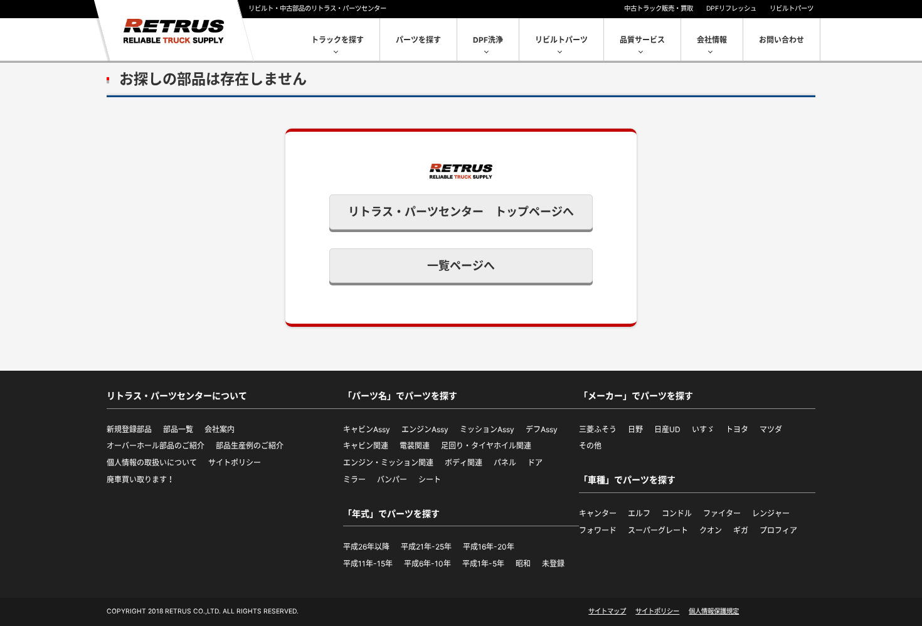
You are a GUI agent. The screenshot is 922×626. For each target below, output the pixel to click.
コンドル (677, 513)
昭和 (523, 563)
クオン (710, 530)
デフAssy (542, 429)
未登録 (553, 563)
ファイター (722, 513)
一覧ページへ (461, 265)
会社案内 (219, 429)
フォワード (598, 530)
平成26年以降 (366, 546)
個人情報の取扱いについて (152, 462)
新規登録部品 (129, 429)
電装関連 (415, 445)
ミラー (354, 479)
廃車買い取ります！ (140, 479)
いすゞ (703, 429)
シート (429, 479)
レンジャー (771, 513)
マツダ (771, 429)
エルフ (639, 513)
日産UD (667, 429)
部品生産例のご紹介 (249, 445)
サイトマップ (607, 611)
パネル (505, 462)
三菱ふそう (598, 429)
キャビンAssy (366, 429)
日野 (635, 429)
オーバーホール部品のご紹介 (155, 445)
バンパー (392, 479)
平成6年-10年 (427, 563)
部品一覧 (178, 429)
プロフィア (778, 530)
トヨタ (737, 429)
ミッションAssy (487, 429)
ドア (535, 462)
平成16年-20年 (488, 546)
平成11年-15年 (368, 563)
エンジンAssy (424, 429)
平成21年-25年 (426, 546)
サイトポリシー (234, 462)
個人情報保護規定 (714, 611)
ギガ (740, 530)
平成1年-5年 (483, 563)
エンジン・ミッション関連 (388, 462)
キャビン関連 (365, 445)
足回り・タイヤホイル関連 (486, 445)
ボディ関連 (463, 462)
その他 (590, 445)
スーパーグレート (658, 530)
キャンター (598, 513)
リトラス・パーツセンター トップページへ (461, 211)
